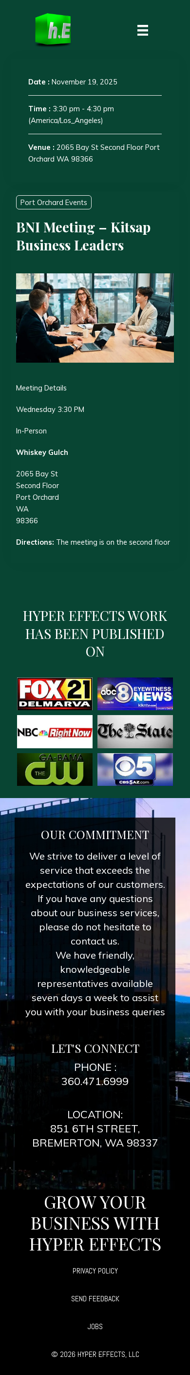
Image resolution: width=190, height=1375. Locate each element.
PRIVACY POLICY (95, 1271)
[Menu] (143, 29)
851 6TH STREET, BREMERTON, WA (86, 1135)
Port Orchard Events (53, 202)
